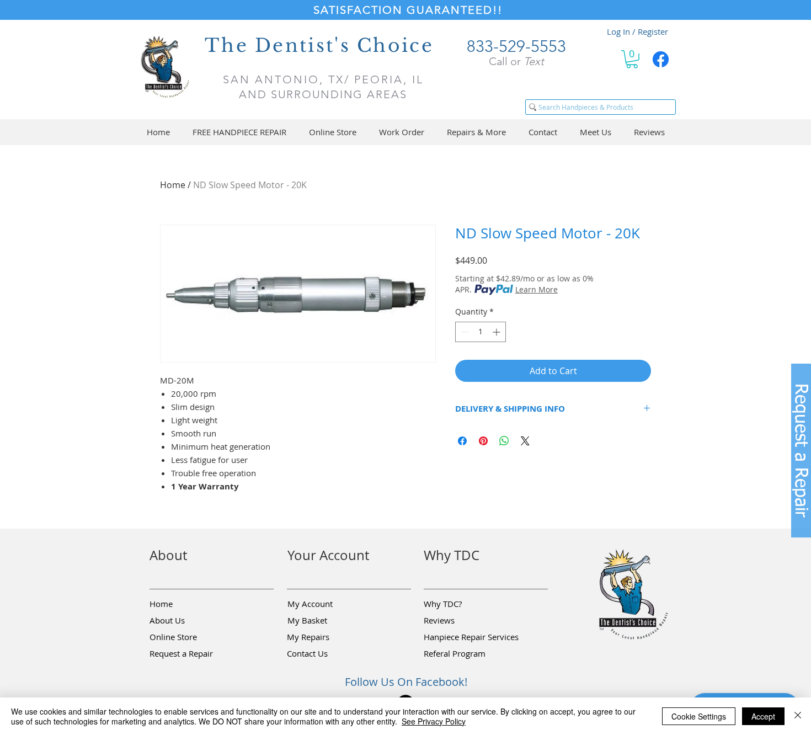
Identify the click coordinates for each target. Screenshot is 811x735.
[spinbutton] (480, 332)
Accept (763, 716)
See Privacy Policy (434, 721)
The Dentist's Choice (319, 45)
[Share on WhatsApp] (504, 441)
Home (172, 185)
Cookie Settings (698, 716)
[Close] (797, 716)
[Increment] (497, 332)
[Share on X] (525, 441)
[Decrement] (464, 332)
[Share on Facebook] (462, 441)
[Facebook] (660, 59)
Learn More (536, 289)
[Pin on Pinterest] (483, 441)
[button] (632, 59)
